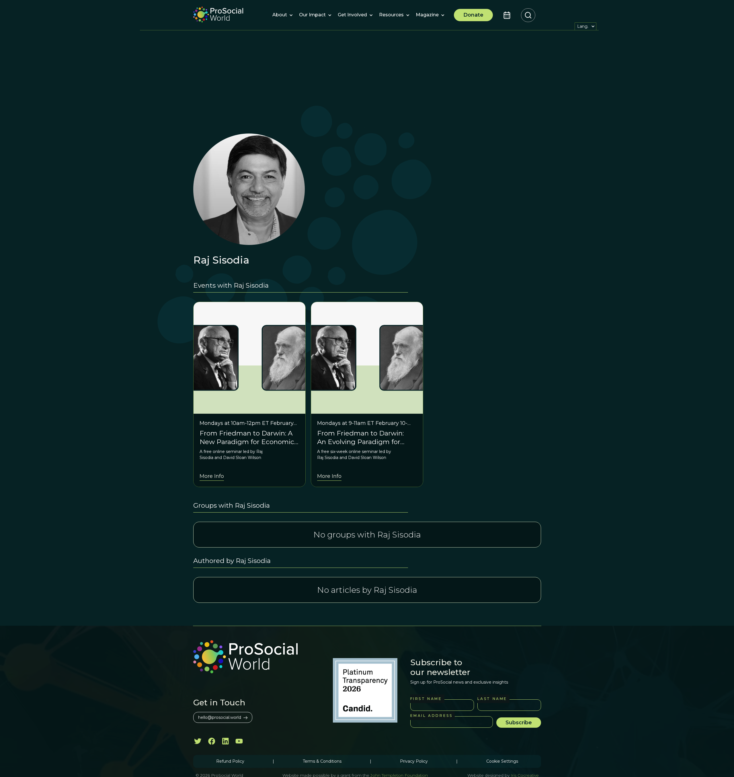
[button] (279, 15)
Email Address (431, 715)
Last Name (492, 698)
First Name (426, 698)
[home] (218, 15)
